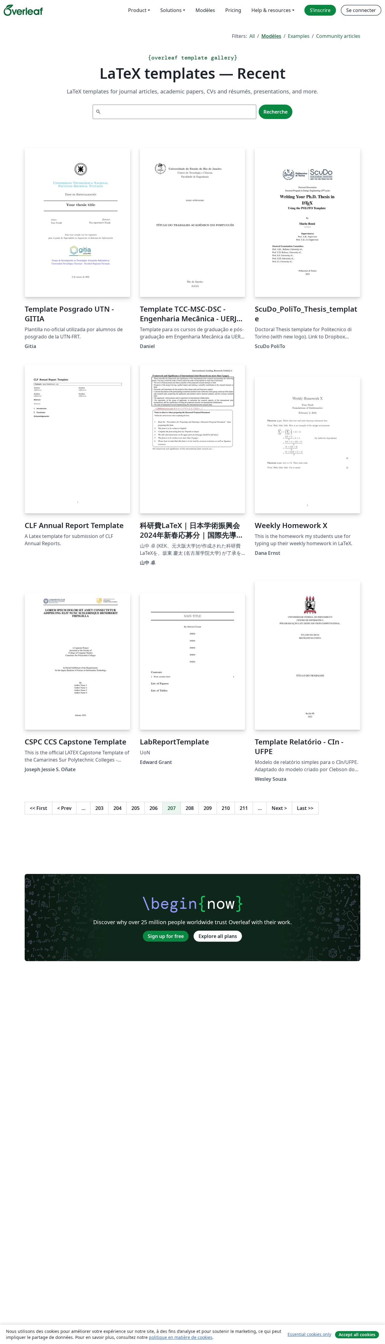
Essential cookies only (309, 1334)
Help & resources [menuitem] (271, 10)
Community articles (338, 36)
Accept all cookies (357, 1334)
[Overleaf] (23, 10)
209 (208, 808)
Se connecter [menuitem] (361, 10)
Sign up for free (166, 936)
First (38, 808)
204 (117, 808)
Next (279, 808)
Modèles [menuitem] (205, 10)
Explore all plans (218, 936)
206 (153, 808)
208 (190, 808)
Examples (299, 36)
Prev (64, 808)
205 (135, 808)
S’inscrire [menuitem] (320, 10)
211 (244, 808)
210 (226, 808)
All (252, 36)
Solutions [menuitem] (171, 10)
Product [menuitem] (137, 10)
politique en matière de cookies (180, 1337)
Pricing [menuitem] (233, 10)
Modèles (271, 36)
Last (305, 808)
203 (99, 808)
